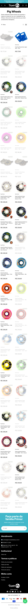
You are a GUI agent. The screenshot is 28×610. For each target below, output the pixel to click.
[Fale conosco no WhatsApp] (25, 601)
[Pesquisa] (5, 5)
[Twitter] (18, 592)
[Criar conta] (24, 528)
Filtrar (4, 24)
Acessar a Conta (5, 577)
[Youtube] (13, 592)
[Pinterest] (20, 592)
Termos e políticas (14, 608)
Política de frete (5, 564)
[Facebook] (7, 592)
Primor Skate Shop (16, 604)
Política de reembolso (6, 567)
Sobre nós (3, 554)
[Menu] (1, 5)
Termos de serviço (5, 569)
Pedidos (3, 579)
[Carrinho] (26, 5)
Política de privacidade (6, 562)
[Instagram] (10, 592)
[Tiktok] (15, 592)
